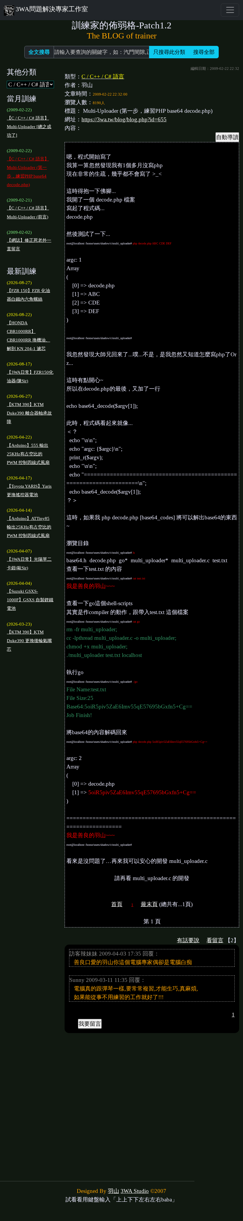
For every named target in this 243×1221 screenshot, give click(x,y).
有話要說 (188, 940)
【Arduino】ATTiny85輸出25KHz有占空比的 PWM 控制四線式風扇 (29, 527)
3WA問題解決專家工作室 (52, 9)
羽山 (113, 1191)
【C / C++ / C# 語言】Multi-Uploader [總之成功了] (29, 127)
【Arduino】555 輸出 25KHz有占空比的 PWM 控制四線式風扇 (28, 454)
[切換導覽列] (230, 10)
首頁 (116, 904)
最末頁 (149, 904)
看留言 (215, 940)
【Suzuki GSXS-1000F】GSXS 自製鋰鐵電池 (30, 600)
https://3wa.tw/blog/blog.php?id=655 (124, 119)
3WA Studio (135, 1191)
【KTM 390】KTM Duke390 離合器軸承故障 (29, 413)
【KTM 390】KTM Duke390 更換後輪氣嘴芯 (29, 641)
